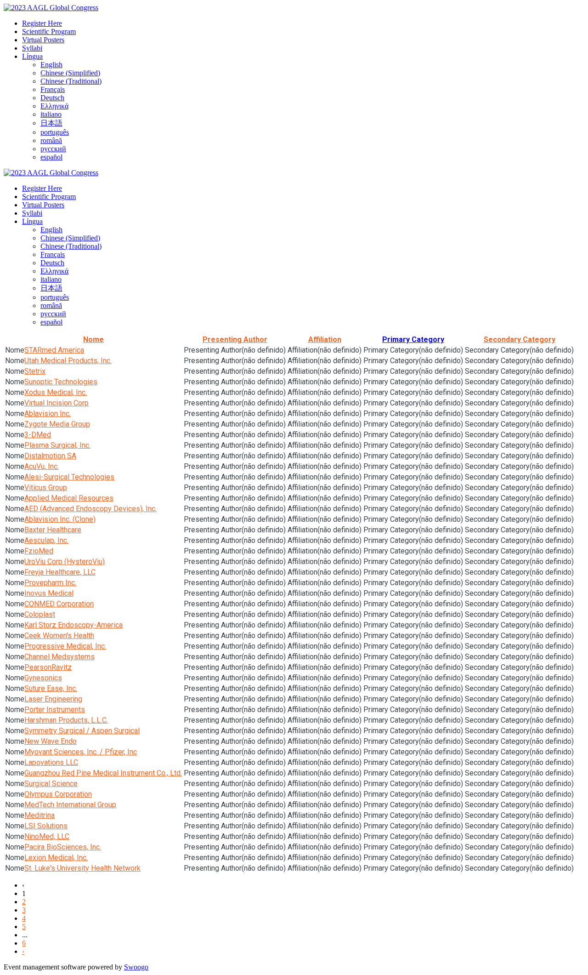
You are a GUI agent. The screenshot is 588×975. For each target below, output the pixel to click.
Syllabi (32, 48)
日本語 (51, 123)
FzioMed (38, 551)
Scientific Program (49, 31)
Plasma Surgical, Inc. (57, 445)
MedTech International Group (70, 804)
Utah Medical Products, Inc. (68, 360)
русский (53, 149)
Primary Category (413, 339)
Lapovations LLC (51, 762)
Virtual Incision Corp (56, 403)
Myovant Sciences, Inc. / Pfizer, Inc (80, 751)
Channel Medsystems (59, 656)
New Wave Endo (50, 741)
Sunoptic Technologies (60, 381)
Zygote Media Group (57, 424)
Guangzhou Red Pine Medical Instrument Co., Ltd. (103, 773)
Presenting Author (235, 339)
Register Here (42, 23)
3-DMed (37, 434)
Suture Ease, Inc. (50, 688)
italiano (51, 114)
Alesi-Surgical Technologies (69, 477)
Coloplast (39, 614)
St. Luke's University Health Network (82, 868)
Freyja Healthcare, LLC (60, 572)
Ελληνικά (54, 106)
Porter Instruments (54, 709)
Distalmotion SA (50, 455)
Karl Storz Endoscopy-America (73, 625)
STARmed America (54, 350)
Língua (32, 56)
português (54, 132)
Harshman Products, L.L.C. (66, 720)
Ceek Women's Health (59, 635)
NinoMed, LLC (46, 836)
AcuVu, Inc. (41, 466)
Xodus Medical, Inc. (55, 392)
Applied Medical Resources (68, 498)
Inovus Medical (49, 593)
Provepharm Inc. (50, 582)
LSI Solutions (46, 825)
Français (52, 89)
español (51, 157)
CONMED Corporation (59, 603)
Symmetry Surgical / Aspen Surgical (82, 730)
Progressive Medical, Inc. (65, 646)
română (51, 140)
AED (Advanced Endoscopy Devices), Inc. (90, 508)
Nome (93, 339)
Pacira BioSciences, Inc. (62, 847)
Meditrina (39, 815)
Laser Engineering (53, 699)
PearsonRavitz (48, 667)
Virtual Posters (43, 40)
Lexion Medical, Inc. (56, 857)
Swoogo (136, 967)
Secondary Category (519, 339)
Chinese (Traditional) (71, 81)
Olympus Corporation (58, 794)
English (51, 64)
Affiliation (324, 339)
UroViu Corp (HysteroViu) (64, 561)
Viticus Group (45, 487)
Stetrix (34, 371)
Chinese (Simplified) (70, 73)
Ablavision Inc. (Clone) (60, 519)
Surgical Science (51, 783)
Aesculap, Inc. (46, 540)
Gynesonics (43, 677)
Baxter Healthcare (52, 529)
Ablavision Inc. (47, 413)
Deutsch (52, 98)
